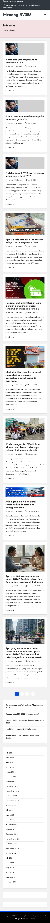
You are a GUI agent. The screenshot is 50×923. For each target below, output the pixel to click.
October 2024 (11, 844)
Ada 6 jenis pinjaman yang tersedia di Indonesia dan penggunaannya (21, 505)
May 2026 (10, 762)
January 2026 (11, 782)
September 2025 (12, 801)
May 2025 (10, 820)
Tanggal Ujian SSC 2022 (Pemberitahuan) (22, 714)
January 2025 (11, 829)
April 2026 (10, 767)
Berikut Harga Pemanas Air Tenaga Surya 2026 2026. (25, 722)
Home (5, 30)
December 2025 (12, 786)
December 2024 (12, 834)
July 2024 (9, 858)
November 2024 (12, 839)
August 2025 (11, 805)
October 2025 (11, 796)
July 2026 (9, 753)
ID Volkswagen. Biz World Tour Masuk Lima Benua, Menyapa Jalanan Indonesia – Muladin (23, 447)
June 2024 (10, 863)
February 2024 (11, 882)
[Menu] (45, 15)
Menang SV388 (17, 15)
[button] (33, 694)
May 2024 (10, 868)
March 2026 (10, 772)
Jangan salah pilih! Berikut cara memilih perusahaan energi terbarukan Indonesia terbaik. (23, 306)
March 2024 (10, 877)
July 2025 (9, 810)
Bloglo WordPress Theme (25, 919)
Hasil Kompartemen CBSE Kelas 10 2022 (22, 729)
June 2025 (10, 815)
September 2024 (12, 848)
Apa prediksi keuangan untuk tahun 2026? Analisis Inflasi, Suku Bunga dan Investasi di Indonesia (24, 579)
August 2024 (11, 853)
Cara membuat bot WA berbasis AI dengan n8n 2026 (24, 706)
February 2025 (11, 825)
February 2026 (11, 777)
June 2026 (10, 758)
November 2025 (12, 791)
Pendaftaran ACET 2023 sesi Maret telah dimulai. (22, 737)
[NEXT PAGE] (33, 694)
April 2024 (10, 872)
